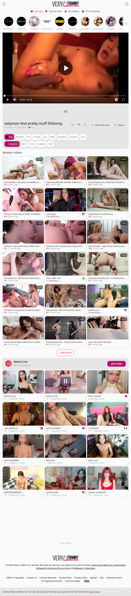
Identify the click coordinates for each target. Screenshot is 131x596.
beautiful (62, 137)
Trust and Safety (72, 581)
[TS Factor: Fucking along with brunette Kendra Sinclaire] (23, 299)
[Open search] (127, 4)
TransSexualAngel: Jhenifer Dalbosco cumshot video (64, 182)
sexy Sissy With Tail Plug (99, 342)
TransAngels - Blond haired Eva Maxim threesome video (65, 310)
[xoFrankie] (65, 203)
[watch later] (6, 160)
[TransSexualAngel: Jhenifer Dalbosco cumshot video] (65, 171)
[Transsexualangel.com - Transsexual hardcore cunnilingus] (107, 267)
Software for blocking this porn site (53, 568)
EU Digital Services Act (51, 581)
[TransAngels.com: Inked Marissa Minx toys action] (107, 171)
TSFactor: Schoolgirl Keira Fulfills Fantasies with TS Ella (22, 246)
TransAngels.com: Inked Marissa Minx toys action (106, 182)
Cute (31, 144)
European (41, 144)
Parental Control (114, 577)
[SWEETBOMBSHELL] (23, 482)
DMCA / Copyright (15, 577)
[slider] (65, 96)
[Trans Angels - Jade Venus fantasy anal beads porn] (107, 235)
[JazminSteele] (65, 482)
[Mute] (15, 99)
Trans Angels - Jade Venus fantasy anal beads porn (106, 246)
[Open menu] (4, 4)
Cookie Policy (65, 577)
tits (28, 137)
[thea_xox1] (107, 450)
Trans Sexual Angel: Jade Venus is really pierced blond (22, 342)
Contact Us (32, 577)
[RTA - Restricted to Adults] (87, 581)
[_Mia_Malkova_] (23, 417)
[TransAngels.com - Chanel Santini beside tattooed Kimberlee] (65, 331)
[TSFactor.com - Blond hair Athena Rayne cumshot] (23, 267)
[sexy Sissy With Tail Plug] (107, 331)
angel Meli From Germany (100, 214)
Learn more (94, 591)
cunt (83, 137)
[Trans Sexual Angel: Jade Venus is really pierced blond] (23, 331)
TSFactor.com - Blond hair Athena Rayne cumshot (22, 278)
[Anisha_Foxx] (23, 385)
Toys (50, 144)
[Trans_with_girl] (65, 267)
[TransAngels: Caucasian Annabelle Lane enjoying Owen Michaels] (23, 171)
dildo (52, 137)
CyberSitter (90, 568)
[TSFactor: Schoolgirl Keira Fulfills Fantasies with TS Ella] (23, 235)
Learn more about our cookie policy (109, 565)
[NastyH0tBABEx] (23, 450)
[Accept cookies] (125, 592)
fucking (36, 137)
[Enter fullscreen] (123, 99)
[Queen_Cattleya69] (107, 482)
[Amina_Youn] (65, 385)
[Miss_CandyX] (107, 385)
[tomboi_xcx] (107, 299)
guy (45, 137)
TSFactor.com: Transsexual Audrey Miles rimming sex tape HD (64, 246)
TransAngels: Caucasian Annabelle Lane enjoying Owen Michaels (22, 182)
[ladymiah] (65, 450)
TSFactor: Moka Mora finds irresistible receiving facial (22, 214)
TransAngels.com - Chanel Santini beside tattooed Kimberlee (64, 342)
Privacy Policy (80, 577)
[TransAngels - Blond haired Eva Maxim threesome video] (65, 299)
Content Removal (48, 577)
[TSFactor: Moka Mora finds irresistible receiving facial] (23, 203)
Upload (93, 577)
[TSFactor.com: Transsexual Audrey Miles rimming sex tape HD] (65, 235)
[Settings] (116, 99)
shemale (20, 137)
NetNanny (79, 568)
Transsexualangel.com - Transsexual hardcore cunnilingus (106, 278)
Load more (65, 352)
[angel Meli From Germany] (107, 203)
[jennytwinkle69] (65, 417)
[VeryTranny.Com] (65, 4)
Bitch (24, 144)
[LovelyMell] (107, 417)
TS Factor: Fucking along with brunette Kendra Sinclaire (22, 310)
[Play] (65, 68)
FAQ (102, 577)
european (73, 137)
